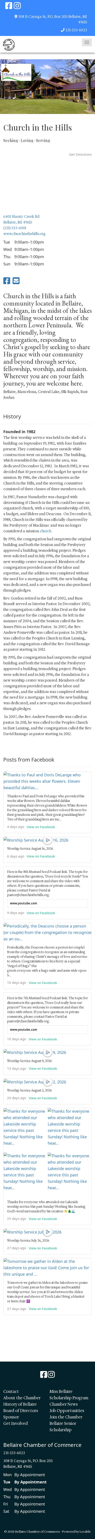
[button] (87, 42)
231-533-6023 (76, 30)
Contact (11, 1391)
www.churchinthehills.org (24, 233)
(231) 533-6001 (14, 228)
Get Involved (15, 1423)
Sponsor (11, 1417)
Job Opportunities (66, 1410)
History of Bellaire (20, 1404)
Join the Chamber (65, 1417)
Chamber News (63, 1404)
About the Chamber (22, 1398)
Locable (85, 1531)
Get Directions (80, 154)
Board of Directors (20, 1410)
